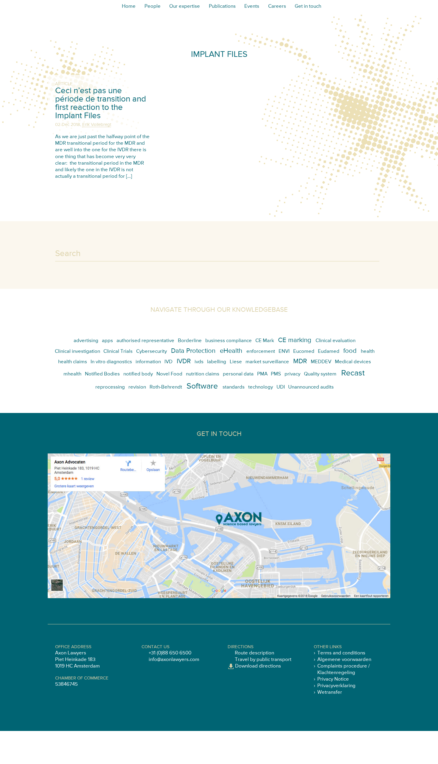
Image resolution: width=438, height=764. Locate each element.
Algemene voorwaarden (344, 659)
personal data (238, 374)
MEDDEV (321, 361)
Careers (277, 6)
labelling (216, 361)
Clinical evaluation (335, 340)
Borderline (190, 340)
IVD (168, 361)
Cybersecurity (151, 351)
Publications (222, 6)
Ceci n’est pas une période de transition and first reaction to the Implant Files (100, 103)
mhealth (72, 374)
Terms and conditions (341, 653)
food (350, 351)
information (148, 361)
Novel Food (169, 374)
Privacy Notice (333, 679)
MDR (300, 361)
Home (129, 6)
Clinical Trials (118, 351)
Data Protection (193, 351)
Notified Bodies (102, 374)
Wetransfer (329, 692)
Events (251, 6)
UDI (281, 387)
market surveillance (267, 361)
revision (137, 387)
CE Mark (264, 340)
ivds (199, 361)
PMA (262, 374)
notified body (138, 374)
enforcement (260, 351)
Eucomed (303, 351)
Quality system (320, 374)
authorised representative (145, 340)
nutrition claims (202, 374)
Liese (236, 361)
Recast (353, 373)
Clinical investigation (77, 351)
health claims (72, 361)
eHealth (231, 351)
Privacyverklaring (336, 685)
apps (107, 340)
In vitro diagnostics (111, 361)
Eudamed (328, 351)
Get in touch (308, 6)
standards (234, 387)
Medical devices (353, 361)
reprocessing (110, 387)
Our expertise (184, 6)
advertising (86, 340)
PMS (276, 374)
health (368, 351)
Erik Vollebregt (96, 124)
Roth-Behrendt (166, 387)
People (153, 6)
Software (202, 386)
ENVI (284, 351)
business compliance (228, 340)
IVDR (184, 361)
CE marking (294, 340)
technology (260, 387)
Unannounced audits (311, 387)
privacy (292, 374)
